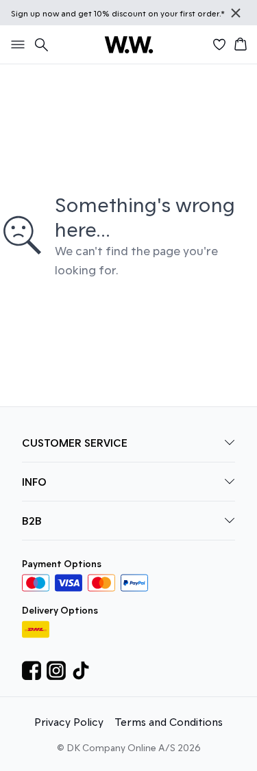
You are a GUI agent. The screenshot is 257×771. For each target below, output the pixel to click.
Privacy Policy (68, 721)
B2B (32, 520)
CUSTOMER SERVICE (74, 442)
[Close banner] (235, 13)
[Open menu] (15, 44)
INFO (34, 481)
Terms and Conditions (168, 721)
